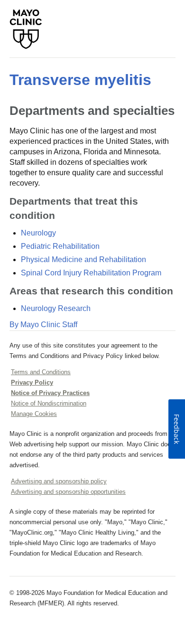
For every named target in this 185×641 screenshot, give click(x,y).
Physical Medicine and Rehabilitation (83, 259)
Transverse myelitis (80, 79)
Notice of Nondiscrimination (48, 403)
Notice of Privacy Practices (50, 392)
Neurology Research (56, 308)
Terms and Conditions (41, 372)
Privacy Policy (32, 382)
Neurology (38, 233)
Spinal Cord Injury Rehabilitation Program (91, 273)
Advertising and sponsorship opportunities (68, 491)
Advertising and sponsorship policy (59, 481)
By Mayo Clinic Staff (43, 324)
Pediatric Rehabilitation (60, 246)
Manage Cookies (34, 413)
